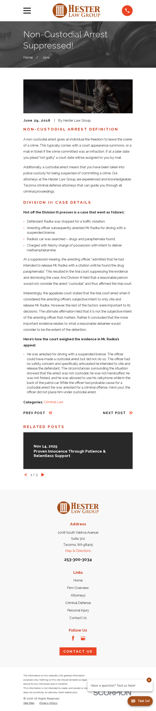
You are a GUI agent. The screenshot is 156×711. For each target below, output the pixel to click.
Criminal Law (53, 402)
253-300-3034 (78, 559)
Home (78, 580)
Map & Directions (78, 551)
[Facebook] (73, 638)
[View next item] (43, 474)
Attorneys (78, 595)
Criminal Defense (78, 603)
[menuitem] (29, 703)
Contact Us (78, 618)
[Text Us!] (140, 702)
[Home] (76, 10)
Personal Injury (78, 610)
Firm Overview (78, 588)
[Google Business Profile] (83, 638)
